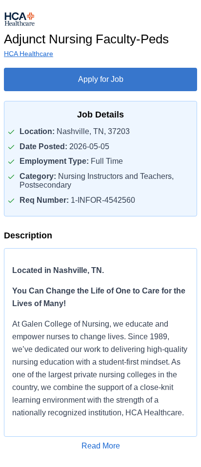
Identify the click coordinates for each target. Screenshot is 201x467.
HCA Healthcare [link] (28, 54)
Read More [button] (100, 446)
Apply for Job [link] (100, 79)
